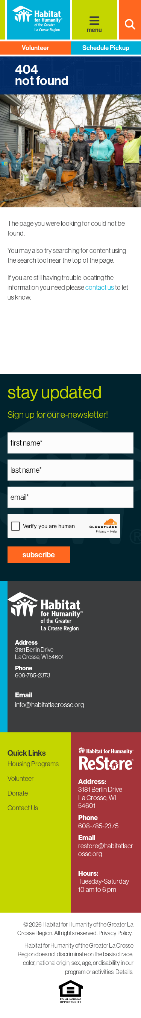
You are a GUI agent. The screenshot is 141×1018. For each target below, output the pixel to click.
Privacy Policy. (116, 933)
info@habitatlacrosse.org (49, 704)
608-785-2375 (98, 826)
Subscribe (39, 554)
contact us (99, 287)
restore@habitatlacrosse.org (105, 849)
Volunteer (35, 48)
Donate (18, 793)
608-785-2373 (32, 675)
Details (123, 971)
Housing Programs (33, 763)
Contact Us (23, 807)
